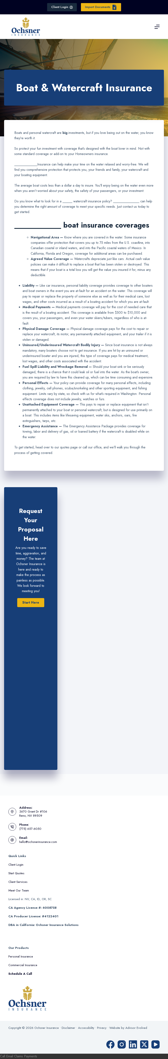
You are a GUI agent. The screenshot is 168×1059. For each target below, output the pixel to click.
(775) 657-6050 (30, 828)
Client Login (59, 7)
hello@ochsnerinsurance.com (38, 842)
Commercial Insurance (22, 965)
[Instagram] (122, 1044)
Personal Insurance (20, 956)
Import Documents (97, 7)
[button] (30, 602)
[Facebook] (110, 1044)
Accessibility (86, 1028)
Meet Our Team (18, 890)
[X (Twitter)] (144, 1044)
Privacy (102, 1028)
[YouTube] (155, 1044)
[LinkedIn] (133, 1044)
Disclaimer (68, 1028)
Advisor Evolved (136, 1028)
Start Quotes (16, 873)
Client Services (17, 882)
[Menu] (157, 26)
